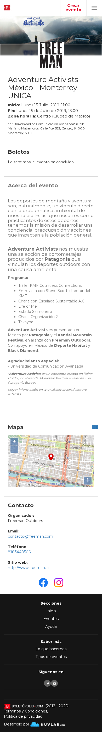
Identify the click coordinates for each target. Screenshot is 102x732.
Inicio (51, 611)
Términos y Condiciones (25, 711)
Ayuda (51, 626)
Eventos (51, 618)
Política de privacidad (23, 716)
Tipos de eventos (51, 656)
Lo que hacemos (51, 649)
